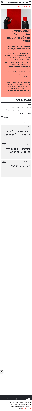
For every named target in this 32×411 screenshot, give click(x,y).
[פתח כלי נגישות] (1, 371)
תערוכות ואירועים (25, 6)
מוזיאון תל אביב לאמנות (18, 2)
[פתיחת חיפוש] (2, 2)
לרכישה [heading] (6, 117)
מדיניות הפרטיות (26, 408)
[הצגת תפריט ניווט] (30, 2)
